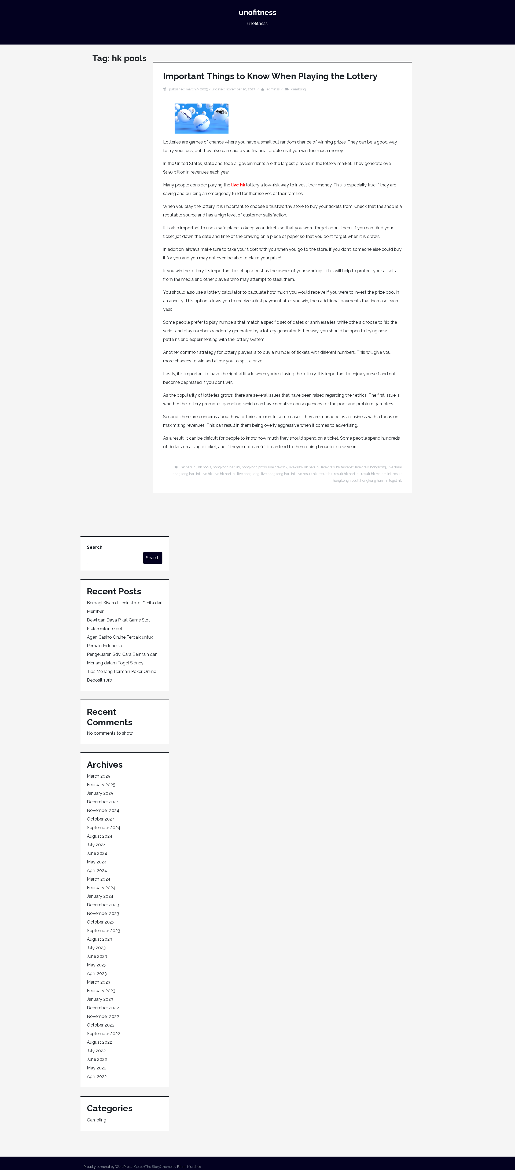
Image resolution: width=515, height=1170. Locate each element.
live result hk (306, 474)
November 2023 (103, 913)
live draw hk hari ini (304, 467)
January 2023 (100, 999)
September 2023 (103, 930)
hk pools (204, 467)
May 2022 (96, 1067)
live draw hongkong (370, 467)
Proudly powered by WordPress (108, 1167)
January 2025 (100, 793)
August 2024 (99, 836)
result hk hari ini (346, 474)
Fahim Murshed (189, 1167)
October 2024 (101, 819)
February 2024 (101, 887)
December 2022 (103, 1007)
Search (94, 547)
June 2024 (97, 853)
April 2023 (97, 973)
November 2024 (103, 810)
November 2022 (103, 1016)
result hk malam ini (376, 474)
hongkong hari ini (226, 467)
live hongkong (248, 474)
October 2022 (101, 1025)
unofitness (258, 12)
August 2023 (99, 939)
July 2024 (96, 844)
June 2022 (97, 1059)
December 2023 (103, 904)
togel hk (395, 481)
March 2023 (98, 982)
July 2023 (96, 947)
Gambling (298, 89)
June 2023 (97, 956)
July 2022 (96, 1050)
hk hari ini (188, 467)
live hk (238, 184)
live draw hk (277, 467)
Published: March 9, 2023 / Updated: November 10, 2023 (212, 89)
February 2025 (101, 784)
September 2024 (103, 827)
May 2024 (97, 861)
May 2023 (96, 964)
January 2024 (100, 896)
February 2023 (101, 990)
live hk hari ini (225, 474)
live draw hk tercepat (337, 467)
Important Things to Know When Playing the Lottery (270, 76)
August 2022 (99, 1042)
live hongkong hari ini (278, 474)
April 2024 (97, 870)
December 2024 (103, 801)
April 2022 (97, 1076)
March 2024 (99, 879)
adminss (273, 89)
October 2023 (101, 922)
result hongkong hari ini (369, 481)
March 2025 (98, 776)
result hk (325, 474)
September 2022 (103, 1033)
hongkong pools (254, 467)
